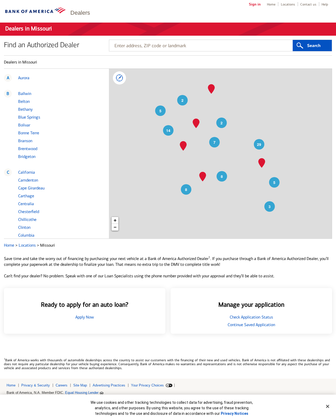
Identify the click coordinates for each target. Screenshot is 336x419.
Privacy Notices (234, 413)
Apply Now (84, 317)
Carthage (26, 195)
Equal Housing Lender (81, 393)
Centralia (26, 203)
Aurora (23, 77)
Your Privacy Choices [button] (147, 385)
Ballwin (24, 93)
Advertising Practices (109, 385)
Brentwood (27, 148)
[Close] (327, 406)
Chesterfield (28, 211)
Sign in (255, 4)
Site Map (80, 385)
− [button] (115, 227)
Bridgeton (26, 156)
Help (325, 4)
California (26, 172)
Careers (61, 385)
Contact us (308, 4)
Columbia (26, 235)
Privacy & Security (35, 385)
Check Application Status (251, 317)
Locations (288, 4)
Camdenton (28, 180)
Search (314, 45)
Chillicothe (27, 219)
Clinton (24, 227)
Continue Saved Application (251, 324)
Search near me (119, 77)
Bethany (25, 109)
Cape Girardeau (31, 187)
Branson (25, 140)
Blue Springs (29, 117)
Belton (24, 101)
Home (271, 4)
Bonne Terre (28, 132)
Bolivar (24, 125)
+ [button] (115, 220)
